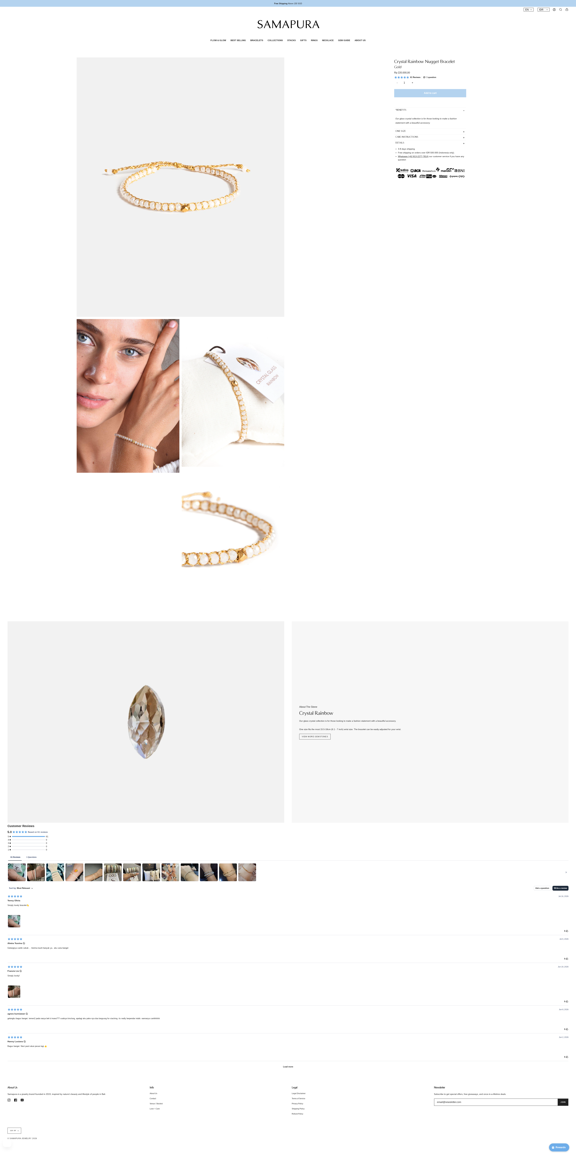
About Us (153, 1093)
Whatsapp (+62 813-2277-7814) (413, 156)
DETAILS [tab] (400, 143)
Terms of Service (298, 1099)
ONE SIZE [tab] (400, 131)
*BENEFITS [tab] (400, 110)
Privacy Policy (297, 1104)
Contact (153, 1099)
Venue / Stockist (156, 1104)
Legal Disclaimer (299, 1093)
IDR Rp (13, 1130)
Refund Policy (297, 1114)
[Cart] (567, 9)
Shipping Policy (298, 1109)
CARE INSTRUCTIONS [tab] (406, 137)
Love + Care (155, 1109)
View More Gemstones (315, 737)
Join (563, 1102)
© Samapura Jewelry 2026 (22, 1138)
